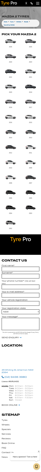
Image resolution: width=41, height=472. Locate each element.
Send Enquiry (10, 337)
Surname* (7, 272)
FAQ (4, 448)
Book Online (9, 405)
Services (6, 434)
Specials (6, 429)
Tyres (4, 420)
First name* (8, 265)
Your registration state (14, 308)
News (5, 457)
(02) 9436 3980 (15, 376)
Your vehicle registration (15, 300)
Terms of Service (20, 333)
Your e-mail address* (13, 291)
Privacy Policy (35, 332)
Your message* (10, 316)
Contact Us (8, 452)
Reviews (6, 438)
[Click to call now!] (31, 3)
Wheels (6, 425)
